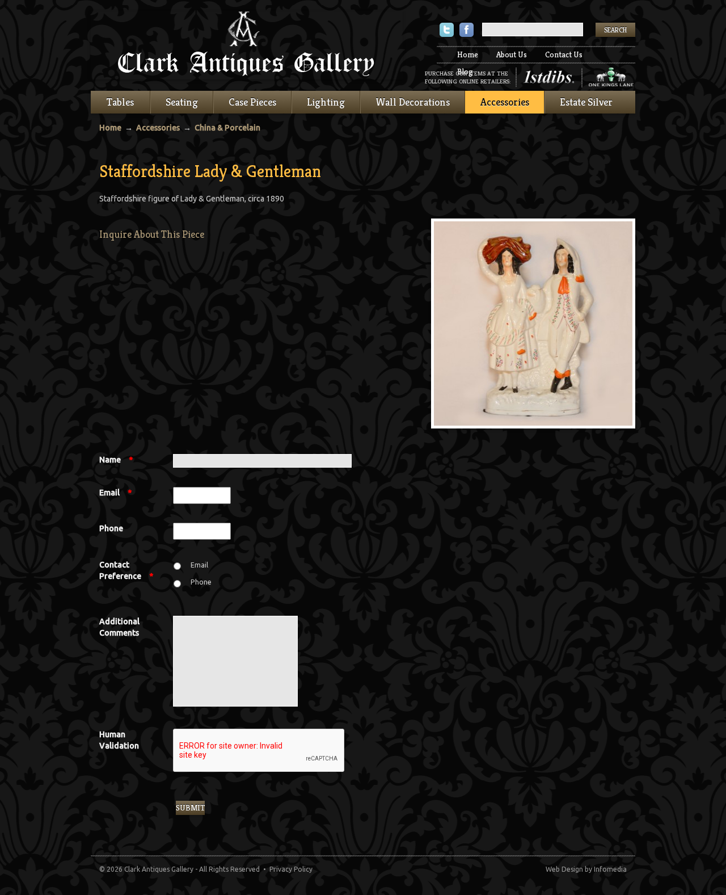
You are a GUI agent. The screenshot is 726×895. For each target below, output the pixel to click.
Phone (111, 528)
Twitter (446, 31)
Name (116, 459)
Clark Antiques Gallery (247, 45)
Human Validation (119, 740)
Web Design (564, 869)
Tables (120, 101)
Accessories (504, 101)
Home (467, 54)
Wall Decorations (412, 101)
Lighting (326, 101)
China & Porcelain (227, 127)
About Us (511, 54)
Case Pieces (252, 101)
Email (115, 492)
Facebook (466, 31)
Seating (182, 101)
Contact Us (564, 54)
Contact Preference (126, 570)
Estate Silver (586, 101)
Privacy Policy (291, 869)
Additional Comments (119, 627)
